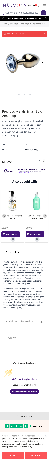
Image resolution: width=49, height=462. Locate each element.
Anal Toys (25, 24)
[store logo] (15, 4)
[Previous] (6, 63)
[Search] (43, 12)
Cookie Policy (26, 447)
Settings (35, 455)
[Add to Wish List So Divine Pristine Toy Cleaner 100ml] (37, 239)
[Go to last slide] (4, 216)
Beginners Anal (38, 24)
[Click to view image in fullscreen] (24, 61)
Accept (13, 455)
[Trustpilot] (16, 427)
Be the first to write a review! (24, 391)
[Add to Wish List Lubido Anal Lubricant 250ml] (12, 239)
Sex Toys (14, 24)
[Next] (42, 63)
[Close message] (44, 34)
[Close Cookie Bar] (46, 436)
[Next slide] (45, 216)
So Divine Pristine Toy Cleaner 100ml (37, 217)
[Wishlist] (29, 6)
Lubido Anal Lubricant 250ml (12, 217)
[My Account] (39, 5)
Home (4, 24)
